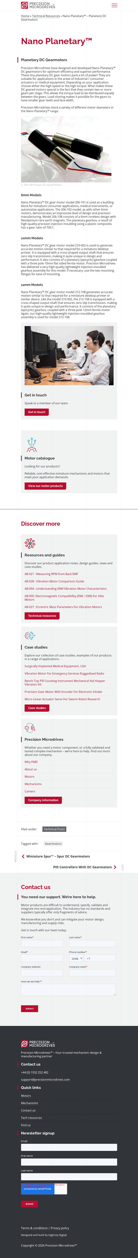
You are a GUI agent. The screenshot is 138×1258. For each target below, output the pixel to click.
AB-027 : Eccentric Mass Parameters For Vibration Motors (63, 607)
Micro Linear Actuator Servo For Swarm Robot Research (62, 699)
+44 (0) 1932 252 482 (34, 1072)
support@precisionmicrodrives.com (45, 1080)
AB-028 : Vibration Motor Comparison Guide (54, 581)
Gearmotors (53, 844)
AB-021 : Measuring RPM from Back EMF (51, 574)
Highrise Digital (57, 1235)
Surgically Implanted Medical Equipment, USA (55, 666)
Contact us (28, 1110)
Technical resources (42, 616)
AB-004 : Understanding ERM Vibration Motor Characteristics (66, 589)
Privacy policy (60, 1228)
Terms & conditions (34, 1228)
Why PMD (31, 762)
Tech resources (31, 1118)
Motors (29, 777)
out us (32, 769)
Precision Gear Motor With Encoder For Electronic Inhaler (63, 692)
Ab (26, 769)
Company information (43, 800)
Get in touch (36, 412)
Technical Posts (54, 829)
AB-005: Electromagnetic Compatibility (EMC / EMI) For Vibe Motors (64, 598)
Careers (30, 791)
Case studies (37, 708)
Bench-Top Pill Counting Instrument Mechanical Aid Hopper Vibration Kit (65, 682)
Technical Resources (46, 16)
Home (25, 16)
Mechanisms (33, 784)
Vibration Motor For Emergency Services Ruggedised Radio (64, 673)
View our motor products (45, 486)
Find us (26, 1125)
